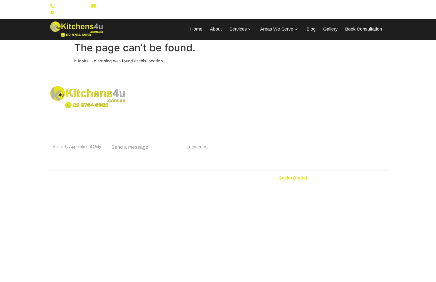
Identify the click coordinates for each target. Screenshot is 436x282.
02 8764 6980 (72, 155)
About (216, 29)
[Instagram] (248, 9)
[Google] (256, 9)
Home (196, 29)
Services (238, 29)
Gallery (330, 29)
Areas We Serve (276, 29)
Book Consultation (363, 29)
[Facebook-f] (240, 9)
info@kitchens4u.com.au (145, 156)
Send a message (129, 147)
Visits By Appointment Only (77, 146)
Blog (311, 29)
